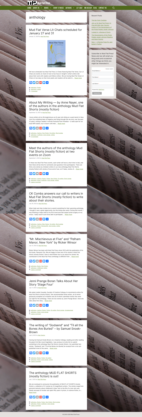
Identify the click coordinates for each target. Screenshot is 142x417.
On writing (52, 133)
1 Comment (34, 91)
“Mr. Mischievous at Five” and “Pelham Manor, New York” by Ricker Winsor (55, 240)
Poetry (39, 87)
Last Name (95, 83)
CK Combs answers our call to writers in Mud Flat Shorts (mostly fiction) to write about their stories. (56, 197)
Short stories (59, 133)
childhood (40, 268)
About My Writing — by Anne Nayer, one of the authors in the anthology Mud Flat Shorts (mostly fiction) (56, 106)
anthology (34, 87)
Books (44, 178)
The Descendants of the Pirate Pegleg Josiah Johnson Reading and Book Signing (102, 37)
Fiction (48, 178)
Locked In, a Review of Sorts (101, 32)
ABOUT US (36, 8)
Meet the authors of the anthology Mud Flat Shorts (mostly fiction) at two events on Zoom (55, 151)
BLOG (95, 8)
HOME (29, 8)
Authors (39, 133)
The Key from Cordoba (99, 20)
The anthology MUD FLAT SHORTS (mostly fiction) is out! (52, 374)
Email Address (96, 71)
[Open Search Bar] (113, 8)
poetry (39, 89)
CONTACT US (103, 8)
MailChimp (101, 89)
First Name (95, 77)
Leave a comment (36, 182)
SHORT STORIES (58, 8)
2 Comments (34, 136)
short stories (46, 135)
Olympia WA (44, 226)
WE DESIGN (88, 8)
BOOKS (46, 8)
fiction (39, 180)
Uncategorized (69, 310)
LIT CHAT (79, 8)
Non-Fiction (45, 133)
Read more (78, 78)
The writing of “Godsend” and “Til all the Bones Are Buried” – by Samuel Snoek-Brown (56, 328)
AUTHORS (69, 8)
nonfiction (40, 135)
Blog (43, 224)
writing (53, 135)
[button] (41, 8)
